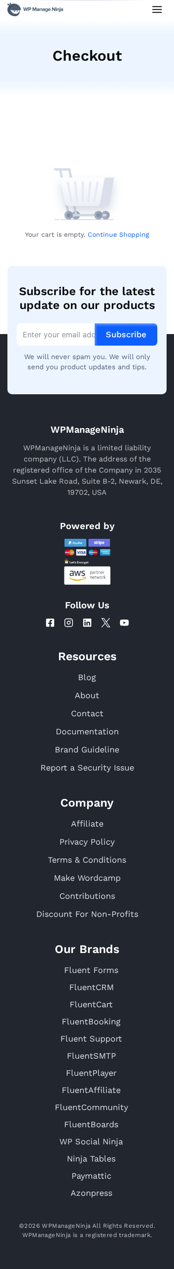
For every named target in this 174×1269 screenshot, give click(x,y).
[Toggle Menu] (157, 9)
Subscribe (126, 334)
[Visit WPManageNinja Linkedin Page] (87, 622)
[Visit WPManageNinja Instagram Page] (68, 622)
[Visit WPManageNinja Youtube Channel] (124, 622)
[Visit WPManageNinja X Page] (105, 622)
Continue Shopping (118, 234)
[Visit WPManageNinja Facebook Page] (50, 622)
